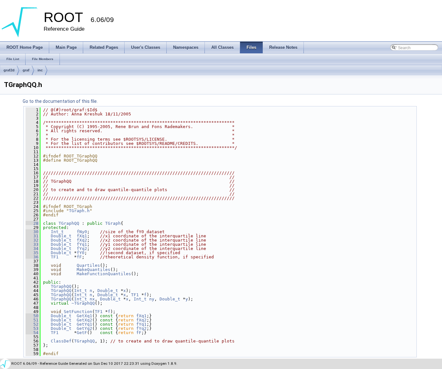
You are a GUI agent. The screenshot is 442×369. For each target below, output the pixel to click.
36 (32, 257)
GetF (82, 332)
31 (32, 235)
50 (32, 315)
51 (32, 320)
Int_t (57, 231)
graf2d (9, 70)
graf (26, 70)
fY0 (80, 252)
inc (40, 70)
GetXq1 (84, 315)
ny (151, 299)
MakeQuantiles (93, 269)
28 (32, 223)
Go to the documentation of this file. (60, 101)
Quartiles (88, 265)
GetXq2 (84, 320)
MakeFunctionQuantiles (104, 273)
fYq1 (82, 244)
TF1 (55, 257)
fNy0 (82, 231)
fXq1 (82, 235)
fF (79, 257)
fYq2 (82, 248)
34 (32, 248)
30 (32, 231)
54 (32, 332)
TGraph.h (79, 210)
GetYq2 (84, 328)
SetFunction (78, 311)
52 (32, 324)
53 (32, 328)
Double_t (61, 235)
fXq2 (82, 240)
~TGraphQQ (83, 303)
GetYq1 (84, 324)
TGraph (113, 223)
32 (32, 240)
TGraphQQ (69, 223)
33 (32, 244)
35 (32, 252)
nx (92, 299)
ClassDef (61, 341)
